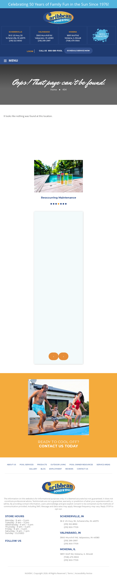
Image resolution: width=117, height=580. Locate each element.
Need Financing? (102, 35)
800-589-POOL (55, 51)
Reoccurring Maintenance (58, 197)
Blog (43, 469)
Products (42, 465)
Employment (55, 469)
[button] (51, 204)
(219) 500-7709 (71, 527)
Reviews (69, 469)
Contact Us (82, 469)
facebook (8, 547)
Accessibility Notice (83, 573)
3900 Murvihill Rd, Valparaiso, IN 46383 (79, 537)
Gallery (33, 469)
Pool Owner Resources (81, 465)
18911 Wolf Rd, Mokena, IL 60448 (76, 554)
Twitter (14, 547)
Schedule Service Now (78, 51)
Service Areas (103, 465)
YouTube (32, 547)
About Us (11, 465)
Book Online (58, 147)
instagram (20, 547)
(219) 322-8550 (15, 40)
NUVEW (28, 573)
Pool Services (27, 465)
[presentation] (53, 356)
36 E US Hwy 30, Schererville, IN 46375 (79, 521)
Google (26, 547)
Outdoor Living (58, 465)
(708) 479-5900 (73, 40)
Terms (70, 573)
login (30, 51)
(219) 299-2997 (44, 40)
